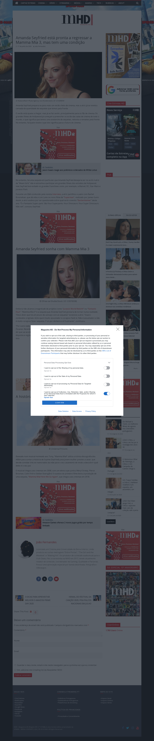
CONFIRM (59, 403)
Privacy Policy (90, 411)
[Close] (118, 330)
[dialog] (77, 370)
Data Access (77, 411)
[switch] (107, 367)
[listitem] (77, 362)
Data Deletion (63, 411)
